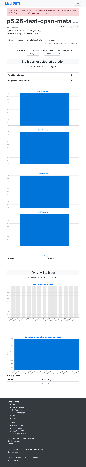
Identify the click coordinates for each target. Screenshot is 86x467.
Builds (20, 40)
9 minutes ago (14, 460)
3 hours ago (13, 452)
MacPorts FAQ (18, 431)
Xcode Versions (43, 174)
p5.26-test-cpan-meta (39, 21)
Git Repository (18, 410)
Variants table (43, 256)
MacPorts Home (19, 425)
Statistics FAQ (18, 407)
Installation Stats (34, 40)
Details (11, 40)
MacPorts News (19, 434)
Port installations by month (43, 284)
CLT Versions (43, 212)
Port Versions (43, 130)
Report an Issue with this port (52, 44)
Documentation (18, 413)
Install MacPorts (19, 428)
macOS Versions (43, 91)
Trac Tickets (52, 40)
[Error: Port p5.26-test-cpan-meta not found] (20, 33)
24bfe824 (12, 444)
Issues (14, 418)
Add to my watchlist (68, 27)
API (66, 44)
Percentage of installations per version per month (43, 337)
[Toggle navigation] (78, 3)
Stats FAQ (74, 44)
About (14, 404)
